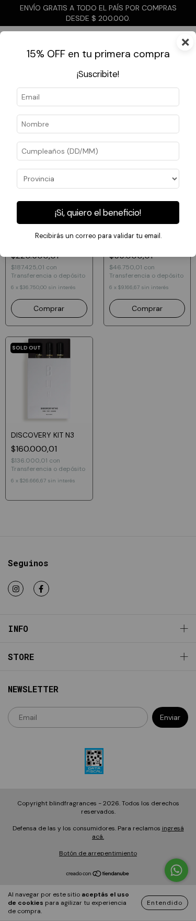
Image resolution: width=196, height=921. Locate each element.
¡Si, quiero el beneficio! (98, 212)
